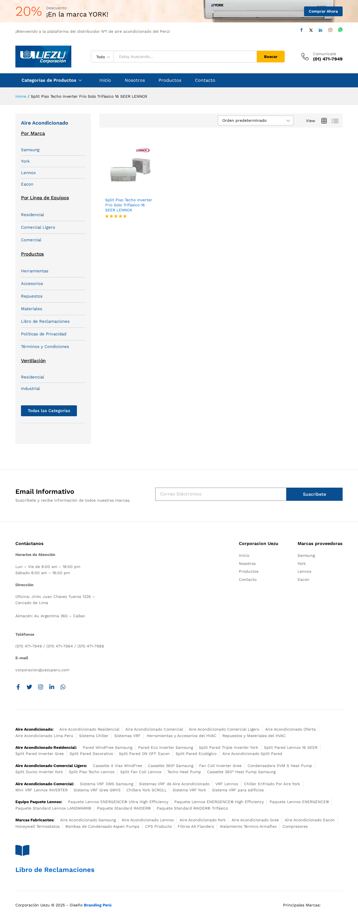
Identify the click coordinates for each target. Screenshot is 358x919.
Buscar (270, 56)
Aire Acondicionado (44, 123)
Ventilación (33, 360)
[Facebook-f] (18, 687)
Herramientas (34, 270)
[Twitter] (311, 30)
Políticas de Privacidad (43, 333)
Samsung (30, 149)
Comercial (31, 239)
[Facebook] (301, 30)
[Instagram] (330, 30)
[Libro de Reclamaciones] (22, 850)
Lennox (28, 172)
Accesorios (32, 283)
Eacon (27, 184)
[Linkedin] (320, 30)
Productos (170, 80)
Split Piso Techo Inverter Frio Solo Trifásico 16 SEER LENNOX (128, 205)
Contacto (205, 80)
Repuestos (32, 296)
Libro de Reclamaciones (45, 321)
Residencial (32, 214)
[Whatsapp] (340, 29)
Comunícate (324, 54)
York (25, 161)
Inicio (105, 80)
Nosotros (135, 80)
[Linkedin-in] (52, 687)
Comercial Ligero (38, 227)
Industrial (30, 388)
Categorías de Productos (49, 80)
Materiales (31, 308)
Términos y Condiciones (45, 346)
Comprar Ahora (323, 11)
